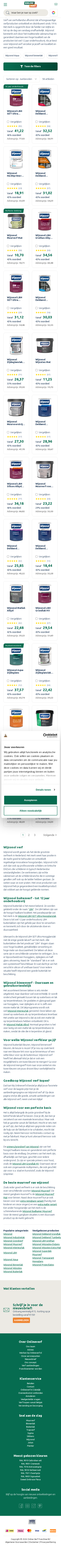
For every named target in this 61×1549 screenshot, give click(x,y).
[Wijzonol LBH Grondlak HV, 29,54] (44, 594)
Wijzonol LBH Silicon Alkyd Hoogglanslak (15, 485)
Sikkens (30, 1436)
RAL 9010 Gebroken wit (31, 1460)
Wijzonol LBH (10, 1252)
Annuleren (30, 1396)
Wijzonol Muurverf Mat (14, 236)
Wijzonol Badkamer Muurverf (37, 1211)
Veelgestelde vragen (30, 1399)
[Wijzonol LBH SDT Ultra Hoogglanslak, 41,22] (16, 97)
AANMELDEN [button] (21, 1320)
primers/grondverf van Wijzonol (23, 1146)
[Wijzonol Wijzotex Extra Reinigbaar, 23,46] (44, 718)
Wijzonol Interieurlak (17, 1011)
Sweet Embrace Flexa (30, 1479)
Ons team (30, 1346)
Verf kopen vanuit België (30, 1402)
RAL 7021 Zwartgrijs (30, 1473)
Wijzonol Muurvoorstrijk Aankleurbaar (15, 423)
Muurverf (30, 1420)
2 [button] (29, 835)
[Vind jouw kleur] (54, 13)
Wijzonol (7, 1234)
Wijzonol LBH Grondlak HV (43, 609)
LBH (31, 909)
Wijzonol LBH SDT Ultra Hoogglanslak (15, 112)
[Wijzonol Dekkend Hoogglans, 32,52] (44, 97)
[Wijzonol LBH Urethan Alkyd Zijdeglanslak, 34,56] (44, 221)
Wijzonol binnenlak (34, 55)
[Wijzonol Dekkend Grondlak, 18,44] (44, 532)
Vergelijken (16, 122)
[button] (50, 835)
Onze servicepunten (30, 1356)
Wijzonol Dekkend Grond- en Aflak (44, 174)
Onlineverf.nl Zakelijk (31, 1390)
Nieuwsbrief (30, 1359)
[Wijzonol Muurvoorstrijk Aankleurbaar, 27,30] (16, 407)
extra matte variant (47, 1204)
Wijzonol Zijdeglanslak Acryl (14, 360)
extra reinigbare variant (32, 1201)
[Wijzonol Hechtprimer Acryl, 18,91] (16, 159)
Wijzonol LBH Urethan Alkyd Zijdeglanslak (43, 236)
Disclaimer (34, 1542)
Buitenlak (30, 1427)
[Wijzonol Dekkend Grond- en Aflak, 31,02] (44, 159)
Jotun (30, 1442)
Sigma (30, 1433)
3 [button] (34, 835)
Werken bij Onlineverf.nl (30, 1353)
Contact (30, 1386)
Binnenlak (30, 1423)
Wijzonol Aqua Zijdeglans (15, 671)
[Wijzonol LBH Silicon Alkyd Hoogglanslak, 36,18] (16, 470)
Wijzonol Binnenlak (13, 1264)
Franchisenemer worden (30, 1369)
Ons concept (30, 1362)
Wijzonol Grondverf (13, 1241)
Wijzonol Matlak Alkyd (16, 609)
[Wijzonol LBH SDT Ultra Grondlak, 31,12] (16, 283)
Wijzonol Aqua (12, 55)
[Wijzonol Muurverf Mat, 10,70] (16, 221)
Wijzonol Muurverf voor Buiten (43, 485)
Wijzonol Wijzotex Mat (43, 360)
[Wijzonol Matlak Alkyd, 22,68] (16, 594)
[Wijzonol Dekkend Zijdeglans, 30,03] (44, 283)
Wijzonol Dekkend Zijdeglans (41, 298)
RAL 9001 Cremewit (30, 1463)
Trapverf (30, 1430)
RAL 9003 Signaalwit (30, 1476)
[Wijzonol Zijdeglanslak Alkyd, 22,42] (44, 656)
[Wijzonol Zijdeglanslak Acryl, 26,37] (16, 345)
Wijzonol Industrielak (14, 1237)
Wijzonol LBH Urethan (43, 1241)
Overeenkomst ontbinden (30, 1393)
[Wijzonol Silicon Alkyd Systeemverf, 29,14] (16, 718)
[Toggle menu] (5, 4)
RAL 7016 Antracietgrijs (31, 1467)
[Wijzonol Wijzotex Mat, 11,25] (44, 345)
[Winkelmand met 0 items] (55, 4)
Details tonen (43, 789)
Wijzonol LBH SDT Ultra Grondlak (14, 298)
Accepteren (30, 800)
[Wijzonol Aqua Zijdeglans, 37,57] (16, 656)
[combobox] (25, 12)
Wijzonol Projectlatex (43, 1264)
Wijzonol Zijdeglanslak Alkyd (43, 671)
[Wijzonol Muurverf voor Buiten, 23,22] (44, 470)
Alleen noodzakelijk (31, 810)
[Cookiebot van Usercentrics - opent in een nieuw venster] (43, 736)
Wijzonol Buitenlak (12, 1271)
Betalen (30, 1383)
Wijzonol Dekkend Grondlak (40, 547)
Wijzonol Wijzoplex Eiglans (46, 1244)
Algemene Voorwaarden (16, 1542)
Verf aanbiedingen (30, 1365)
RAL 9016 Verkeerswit (30, 1470)
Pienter (30, 1446)
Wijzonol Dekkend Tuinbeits (40, 423)
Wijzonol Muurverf (40, 1190)
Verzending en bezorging (31, 1405)
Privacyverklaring (48, 1542)
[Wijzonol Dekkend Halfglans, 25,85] (16, 532)
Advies (30, 1350)
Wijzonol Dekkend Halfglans (12, 547)
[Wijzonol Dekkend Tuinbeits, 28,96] (44, 407)
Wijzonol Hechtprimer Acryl (14, 174)
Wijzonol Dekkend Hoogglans (41, 112)
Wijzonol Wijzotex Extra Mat (46, 1247)
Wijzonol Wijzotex (12, 1268)
